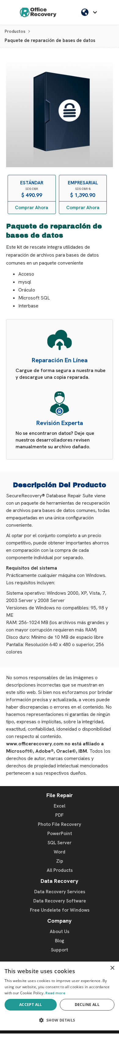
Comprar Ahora (31, 208)
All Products (60, 870)
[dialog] (59, 996)
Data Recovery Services (59, 892)
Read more (55, 993)
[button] (91, 12)
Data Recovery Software (59, 901)
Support (59, 950)
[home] (38, 12)
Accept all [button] (30, 1004)
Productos (15, 31)
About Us (59, 931)
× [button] (112, 968)
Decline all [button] (87, 1004)
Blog (59, 941)
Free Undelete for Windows (59, 910)
